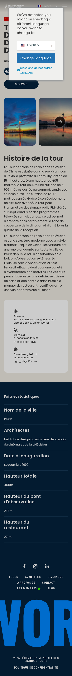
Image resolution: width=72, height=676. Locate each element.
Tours (13, 577)
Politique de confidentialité (36, 667)
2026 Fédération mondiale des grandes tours (36, 659)
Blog (51, 588)
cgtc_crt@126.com (25, 361)
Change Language (36, 58)
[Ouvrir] (64, 6)
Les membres (27, 588)
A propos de (26, 582)
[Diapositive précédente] (12, 122)
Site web (21, 84)
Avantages (33, 577)
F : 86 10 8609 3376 (25, 342)
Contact (48, 582)
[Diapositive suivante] (60, 122)
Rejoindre (55, 577)
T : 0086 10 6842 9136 (26, 338)
